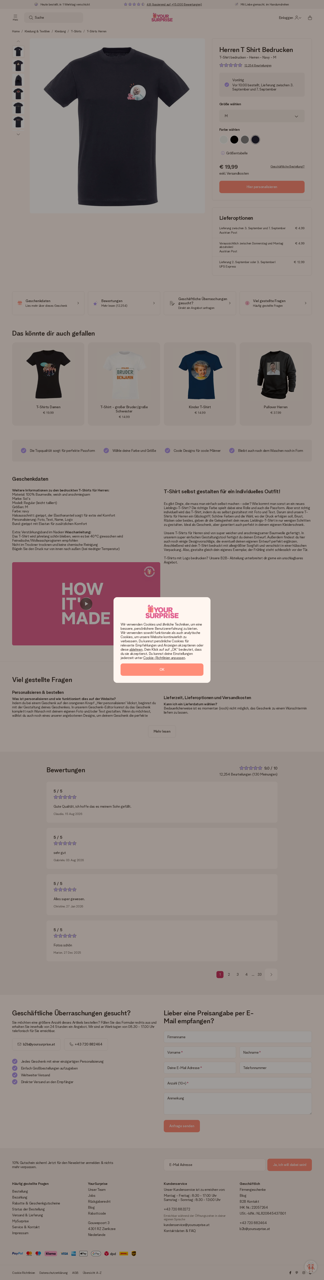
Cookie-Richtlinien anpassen (164, 658)
